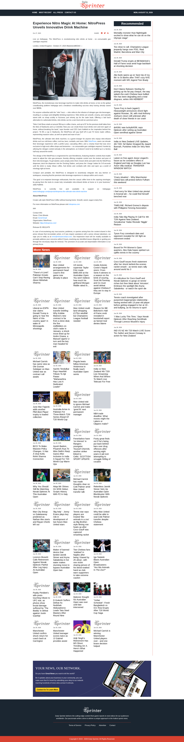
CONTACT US (70, 12)
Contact (112, 725)
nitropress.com (74, 204)
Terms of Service (75, 725)
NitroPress (92, 141)
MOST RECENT (45, 12)
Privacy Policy (90, 725)
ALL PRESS (58, 12)
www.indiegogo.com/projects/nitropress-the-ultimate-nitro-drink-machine (60, 191)
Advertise (102, 725)
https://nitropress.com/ (48, 223)
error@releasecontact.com (62, 237)
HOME (34, 12)
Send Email (42, 218)
